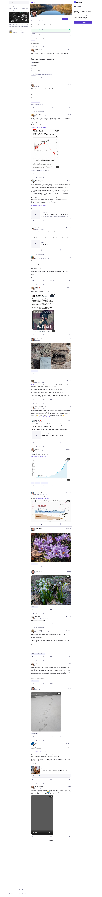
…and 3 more (47, 170)
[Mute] (36, 832)
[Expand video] (49, 832)
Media (37, 39)
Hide (57, 130)
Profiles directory (25, 889)
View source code (17, 895)
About (17, 889)
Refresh (32, 104)
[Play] (33, 832)
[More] (70, 78)
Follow (64, 19)
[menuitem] (42, 815)
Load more (51, 840)
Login (83, 25)
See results (38, 74)
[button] (42, 815)
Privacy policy (12, 891)
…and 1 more (48, 653)
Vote (33, 74)
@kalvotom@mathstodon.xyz (36, 20)
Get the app (19, 893)
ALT (57, 167)
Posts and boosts (35, 43)
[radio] (32, 62)
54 (31, 24)
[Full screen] (51, 832)
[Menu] (69, 19)
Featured (42, 39)
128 (38, 24)
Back (34, 2)
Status (20, 889)
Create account (83, 22)
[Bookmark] (60, 78)
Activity (33, 39)
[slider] (42, 830)
